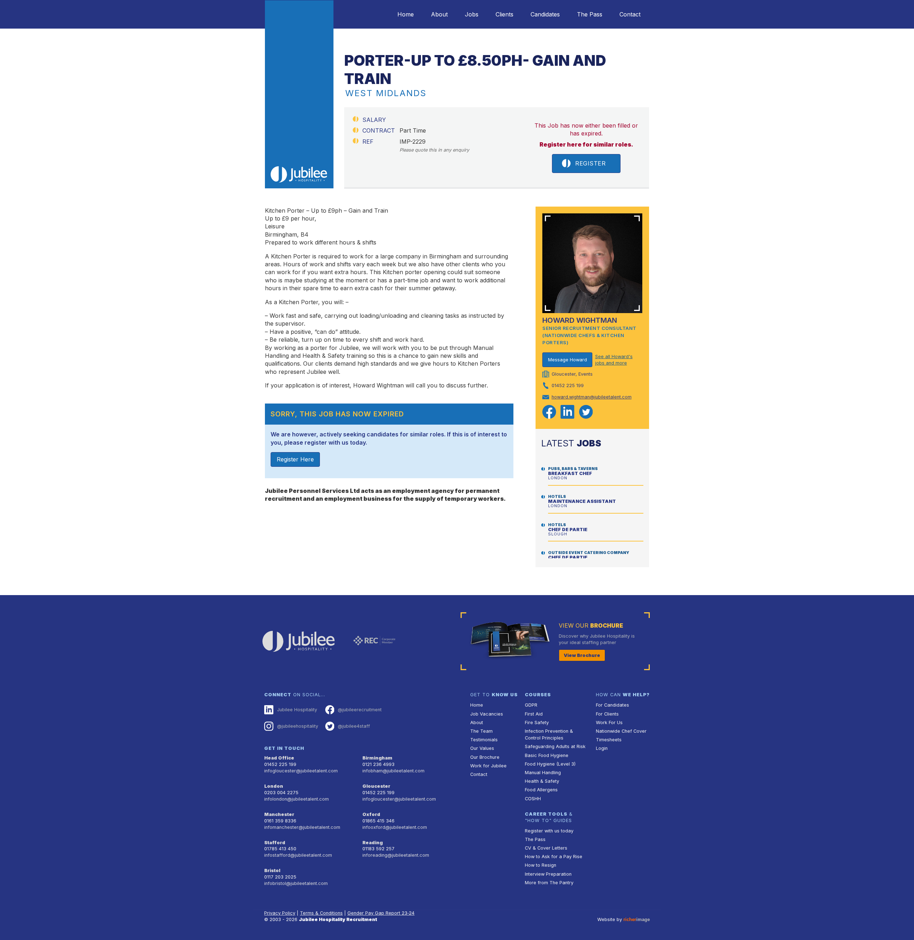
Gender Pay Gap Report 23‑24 (381, 913)
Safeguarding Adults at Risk (555, 746)
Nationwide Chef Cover (621, 731)
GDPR (531, 705)
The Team (481, 731)
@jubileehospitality (297, 726)
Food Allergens (541, 789)
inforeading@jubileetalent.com (395, 855)
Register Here (295, 459)
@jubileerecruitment (360, 709)
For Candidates (612, 705)
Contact (630, 14)
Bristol (272, 870)
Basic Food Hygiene (546, 755)
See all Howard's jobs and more (614, 360)
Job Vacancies (486, 714)
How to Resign (540, 865)
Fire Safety (537, 722)
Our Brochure (484, 757)
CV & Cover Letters (546, 848)
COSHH (533, 798)
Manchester (279, 814)
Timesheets (609, 739)
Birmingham (377, 758)
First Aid (534, 714)
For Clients (607, 714)
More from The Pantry (549, 882)
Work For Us (609, 722)
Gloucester (376, 786)
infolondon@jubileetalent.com (296, 799)
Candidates (545, 14)
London (273, 786)
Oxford (371, 814)
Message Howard (567, 359)
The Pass (589, 14)
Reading (372, 842)
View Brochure (582, 655)
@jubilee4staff (354, 726)
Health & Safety (542, 781)
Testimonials (484, 739)
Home (405, 14)
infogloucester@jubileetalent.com (301, 770)
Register (590, 163)
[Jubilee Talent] (299, 94)
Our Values (482, 748)
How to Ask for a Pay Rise (553, 856)
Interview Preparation (548, 874)
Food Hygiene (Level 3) (550, 764)
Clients (504, 14)
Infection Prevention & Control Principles (549, 734)
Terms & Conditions (321, 913)
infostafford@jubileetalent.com (298, 855)
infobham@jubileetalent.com (393, 770)
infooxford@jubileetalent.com (394, 827)
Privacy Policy (279, 913)
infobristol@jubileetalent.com (296, 883)
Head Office (279, 758)
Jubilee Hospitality (297, 709)
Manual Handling (543, 772)
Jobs (471, 14)
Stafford (274, 842)
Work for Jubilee (488, 765)
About (439, 14)
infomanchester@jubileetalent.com (302, 827)
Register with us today (549, 830)
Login (602, 748)
